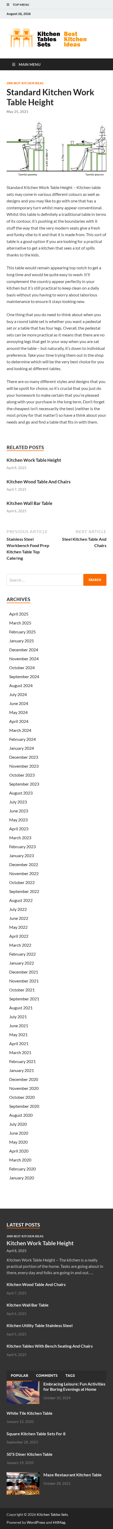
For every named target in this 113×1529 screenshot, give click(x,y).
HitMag (59, 1522)
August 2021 (21, 1007)
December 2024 (23, 649)
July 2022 (18, 909)
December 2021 (23, 971)
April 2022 (18, 936)
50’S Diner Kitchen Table (30, 1454)
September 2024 (24, 676)
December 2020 (23, 1079)
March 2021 (20, 1052)
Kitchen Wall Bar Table (29, 503)
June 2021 (18, 1025)
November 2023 (24, 765)
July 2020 (18, 1123)
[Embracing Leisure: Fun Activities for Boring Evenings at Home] (23, 1384)
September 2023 (24, 783)
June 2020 (18, 1132)
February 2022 (22, 953)
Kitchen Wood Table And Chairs (38, 481)
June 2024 (18, 703)
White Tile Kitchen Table (30, 1413)
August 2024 (21, 685)
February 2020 (22, 1168)
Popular (19, 1375)
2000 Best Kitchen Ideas (25, 83)
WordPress (36, 1522)
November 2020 (24, 1088)
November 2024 (24, 658)
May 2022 (18, 927)
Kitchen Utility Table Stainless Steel (40, 1325)
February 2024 (22, 739)
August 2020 (21, 1115)
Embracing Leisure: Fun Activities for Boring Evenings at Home (74, 1386)
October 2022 (22, 882)
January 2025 (21, 640)
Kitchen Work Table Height (34, 460)
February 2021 (22, 1061)
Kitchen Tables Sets (52, 1514)
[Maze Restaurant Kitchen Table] (23, 1475)
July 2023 (18, 801)
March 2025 (20, 622)
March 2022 (20, 944)
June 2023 (18, 810)
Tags (70, 1375)
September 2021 (24, 998)
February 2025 (22, 631)
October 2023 (22, 774)
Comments (47, 1375)
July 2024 (18, 694)
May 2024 (18, 712)
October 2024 (22, 667)
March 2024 (20, 730)
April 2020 (18, 1150)
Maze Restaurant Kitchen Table (72, 1474)
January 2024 (21, 748)
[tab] (19, 1376)
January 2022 (21, 962)
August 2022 (21, 900)
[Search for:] (56, 580)
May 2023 (18, 819)
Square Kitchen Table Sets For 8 (36, 1433)
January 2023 (21, 855)
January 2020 (21, 1177)
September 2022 (24, 891)
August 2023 (21, 792)
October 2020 (22, 1097)
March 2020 (20, 1159)
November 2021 (24, 980)
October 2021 (22, 989)
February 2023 (22, 846)
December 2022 (23, 864)
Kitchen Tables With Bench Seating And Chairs (50, 1345)
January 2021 (21, 1070)
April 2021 (18, 1043)
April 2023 (18, 828)
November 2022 (24, 873)
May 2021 (18, 1034)
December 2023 (23, 756)
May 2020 (18, 1141)
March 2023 (20, 837)
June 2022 (18, 918)
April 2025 (18, 613)
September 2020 (24, 1106)
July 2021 (18, 1016)
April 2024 (18, 721)
